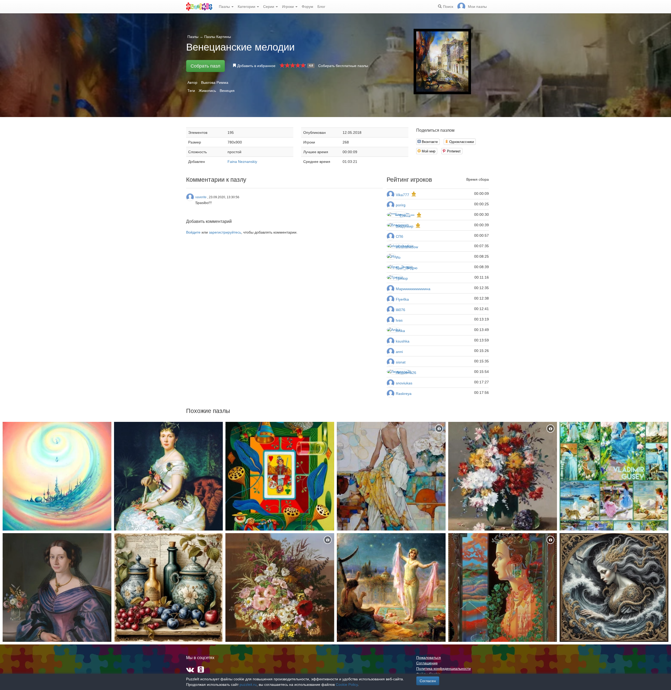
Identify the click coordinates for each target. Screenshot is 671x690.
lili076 (400, 310)
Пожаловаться (428, 657)
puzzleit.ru (248, 684)
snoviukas (404, 383)
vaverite (201, 197)
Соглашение (427, 663)
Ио (398, 257)
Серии (269, 6)
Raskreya (404, 393)
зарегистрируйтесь (225, 232)
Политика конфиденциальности (443, 668)
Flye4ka (402, 299)
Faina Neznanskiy (242, 161)
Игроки (288, 6)
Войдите (193, 232)
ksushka (402, 341)
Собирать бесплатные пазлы (343, 66)
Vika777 (402, 195)
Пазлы (225, 6)
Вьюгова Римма (214, 82)
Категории (247, 6)
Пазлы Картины (217, 37)
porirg (400, 205)
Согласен (428, 681)
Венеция (227, 91)
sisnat (400, 362)
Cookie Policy (347, 684)
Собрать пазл (205, 66)
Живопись (207, 91)
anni (399, 352)
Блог (321, 6)
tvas (399, 320)
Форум (307, 6)
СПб (399, 236)
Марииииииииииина (413, 289)
